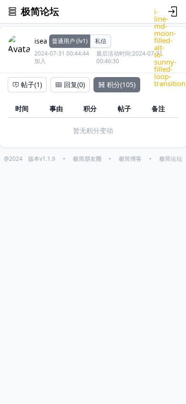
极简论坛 (170, 159)
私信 (100, 41)
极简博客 (130, 159)
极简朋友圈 (87, 159)
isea (40, 40)
